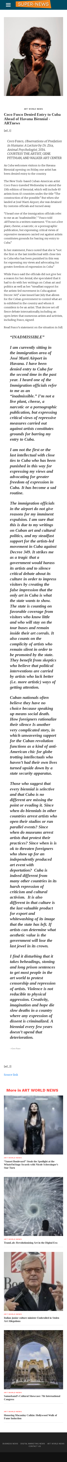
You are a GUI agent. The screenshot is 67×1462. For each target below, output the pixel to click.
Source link (11, 1074)
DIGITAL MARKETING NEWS (32, 1444)
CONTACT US (35, 1446)
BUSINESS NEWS (10, 1444)
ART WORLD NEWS (55, 1444)
